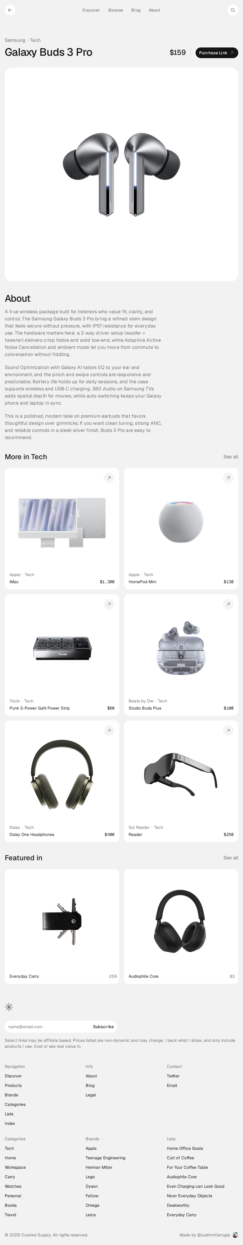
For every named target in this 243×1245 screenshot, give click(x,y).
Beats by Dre (141, 701)
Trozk (14, 701)
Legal (91, 1095)
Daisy (14, 827)
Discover (13, 1076)
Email (172, 1085)
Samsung (15, 40)
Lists (9, 1114)
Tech (35, 40)
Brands (11, 1095)
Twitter (173, 1076)
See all (230, 457)
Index (10, 1123)
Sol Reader (139, 827)
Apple (14, 574)
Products (13, 1085)
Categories (15, 1104)
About (91, 1076)
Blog (90, 1085)
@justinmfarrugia (213, 1235)
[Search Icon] (233, 10)
